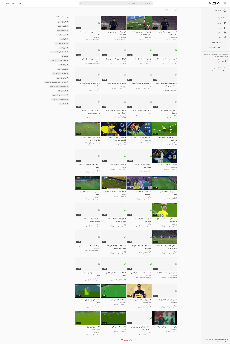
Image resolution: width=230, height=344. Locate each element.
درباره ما (226, 68)
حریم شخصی (208, 68)
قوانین (214, 68)
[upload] (20, 3)
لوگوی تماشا (214, 71)
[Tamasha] (214, 3)
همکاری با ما (219, 68)
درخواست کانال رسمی (223, 71)
